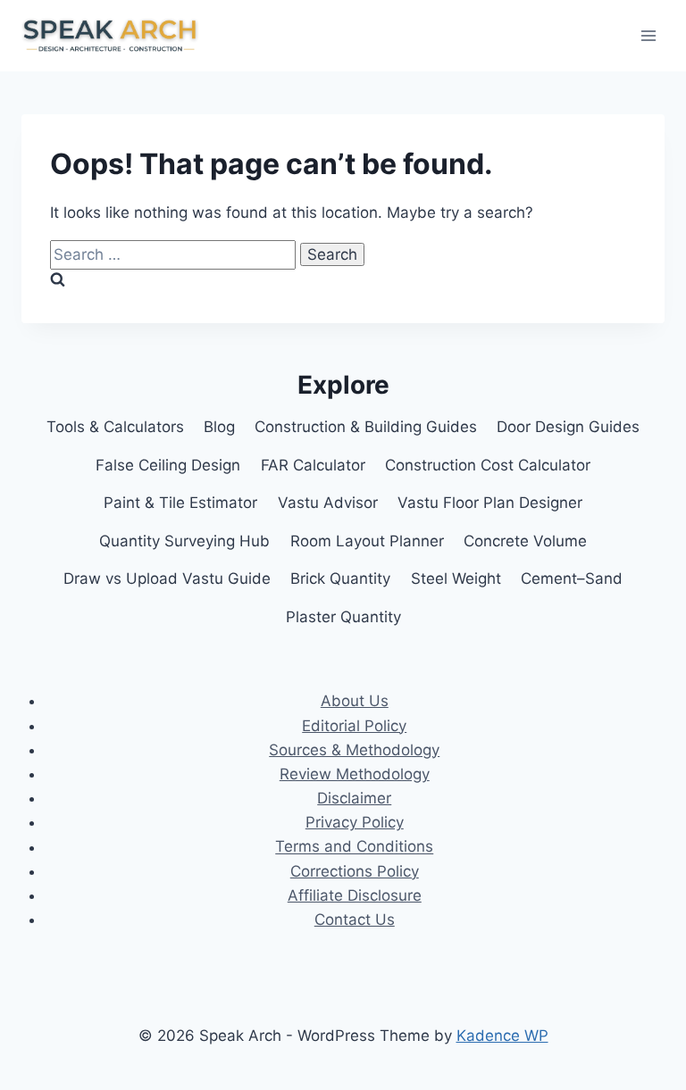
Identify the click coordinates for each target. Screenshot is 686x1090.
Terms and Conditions (354, 847)
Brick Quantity (340, 578)
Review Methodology (355, 774)
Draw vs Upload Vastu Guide (167, 578)
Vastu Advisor (328, 503)
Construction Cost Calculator (487, 465)
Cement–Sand (572, 578)
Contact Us (354, 919)
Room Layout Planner (367, 541)
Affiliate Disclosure (355, 895)
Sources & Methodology (354, 750)
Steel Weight (456, 578)
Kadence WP (502, 1035)
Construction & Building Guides (366, 427)
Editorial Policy (354, 726)
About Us (355, 701)
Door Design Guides (568, 427)
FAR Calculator (313, 465)
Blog (219, 427)
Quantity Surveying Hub (184, 541)
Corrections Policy (354, 871)
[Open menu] (648, 35)
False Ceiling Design (168, 465)
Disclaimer (354, 798)
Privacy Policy (354, 822)
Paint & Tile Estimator (180, 503)
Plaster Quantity (343, 617)
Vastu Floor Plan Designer (489, 503)
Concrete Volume (525, 541)
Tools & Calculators (115, 427)
